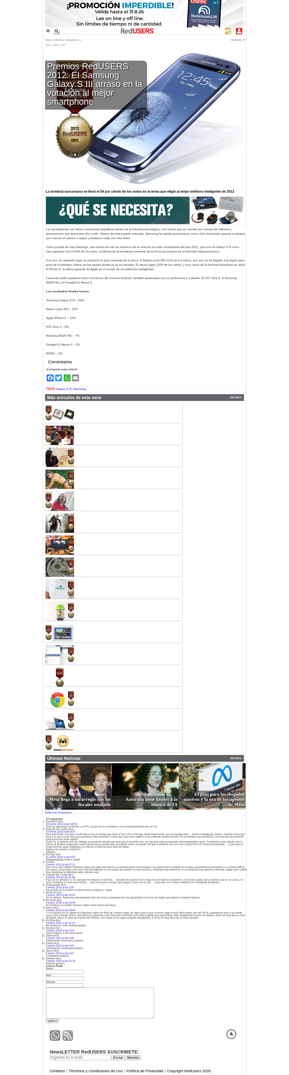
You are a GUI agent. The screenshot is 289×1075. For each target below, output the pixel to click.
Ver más (235, 397)
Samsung (79, 389)
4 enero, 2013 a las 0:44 (60, 938)
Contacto (57, 1071)
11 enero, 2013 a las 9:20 (60, 857)
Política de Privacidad (145, 1071)
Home (48, 39)
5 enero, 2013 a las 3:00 (60, 887)
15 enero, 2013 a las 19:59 (61, 824)
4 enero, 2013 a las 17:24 (60, 922)
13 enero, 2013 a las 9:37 (60, 831)
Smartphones (72, 39)
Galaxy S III (64, 389)
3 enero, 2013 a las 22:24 (60, 960)
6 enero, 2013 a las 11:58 (60, 877)
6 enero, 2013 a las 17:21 (60, 864)
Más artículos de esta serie (74, 397)
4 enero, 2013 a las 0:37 (60, 953)
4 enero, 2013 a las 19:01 (60, 895)
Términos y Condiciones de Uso (96, 1071)
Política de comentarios (58, 812)
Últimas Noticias (63, 758)
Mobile (58, 39)
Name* (50, 968)
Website (50, 982)
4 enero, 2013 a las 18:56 (60, 902)
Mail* (49, 975)
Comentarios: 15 (237, 39)
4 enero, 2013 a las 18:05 (60, 910)
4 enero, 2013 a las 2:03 (60, 930)
